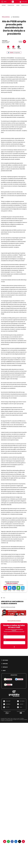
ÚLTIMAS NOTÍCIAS (11, 5)
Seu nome (5, 634)
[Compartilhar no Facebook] (12, 841)
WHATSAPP (4, 5)
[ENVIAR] (14, 646)
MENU (5, 1)
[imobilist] (4, 841)
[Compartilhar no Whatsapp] (8, 841)
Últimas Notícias (6, 17)
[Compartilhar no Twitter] (19, 841)
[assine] (23, 841)
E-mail (4, 639)
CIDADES (17, 5)
